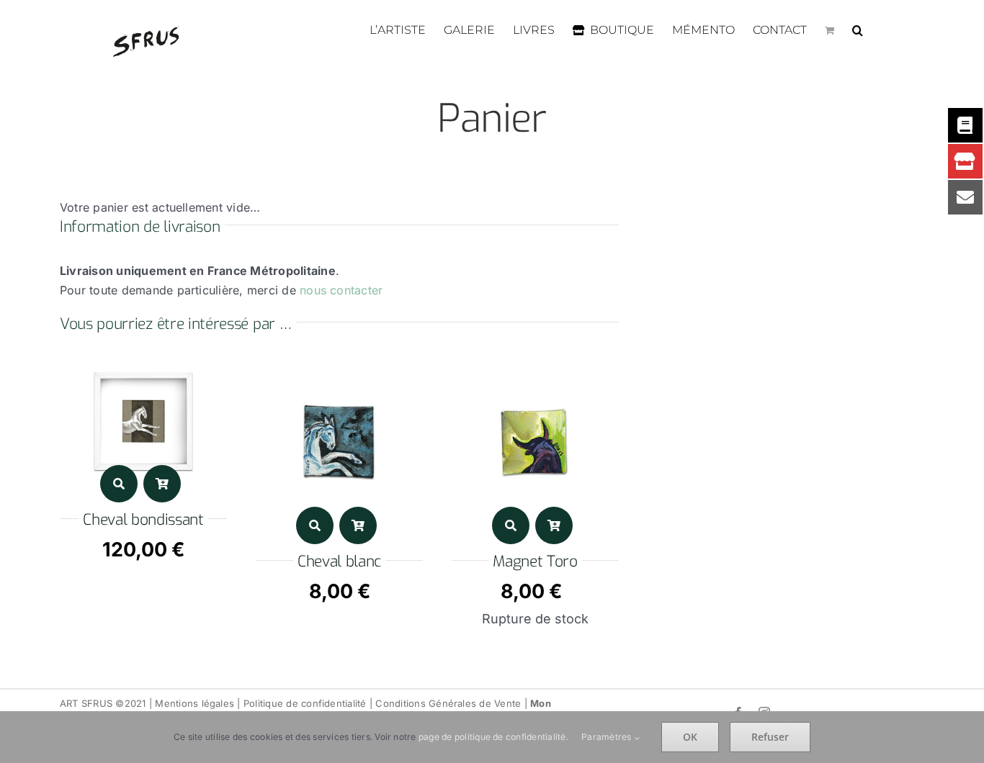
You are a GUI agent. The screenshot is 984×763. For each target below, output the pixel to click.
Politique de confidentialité (305, 703)
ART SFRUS (86, 703)
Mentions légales (194, 703)
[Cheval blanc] (339, 368)
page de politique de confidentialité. (493, 736)
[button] (857, 30)
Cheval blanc (339, 561)
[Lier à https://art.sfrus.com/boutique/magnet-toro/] (510, 525)
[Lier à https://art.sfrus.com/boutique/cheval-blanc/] (315, 525)
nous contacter (341, 290)
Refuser (770, 737)
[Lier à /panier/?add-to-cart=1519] (162, 483)
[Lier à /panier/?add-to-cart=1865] (358, 525)
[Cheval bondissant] (143, 368)
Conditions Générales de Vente (448, 703)
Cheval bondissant (143, 520)
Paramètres (607, 736)
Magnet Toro (535, 561)
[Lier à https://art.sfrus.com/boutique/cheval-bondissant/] (119, 483)
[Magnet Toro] (535, 368)
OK (690, 737)
